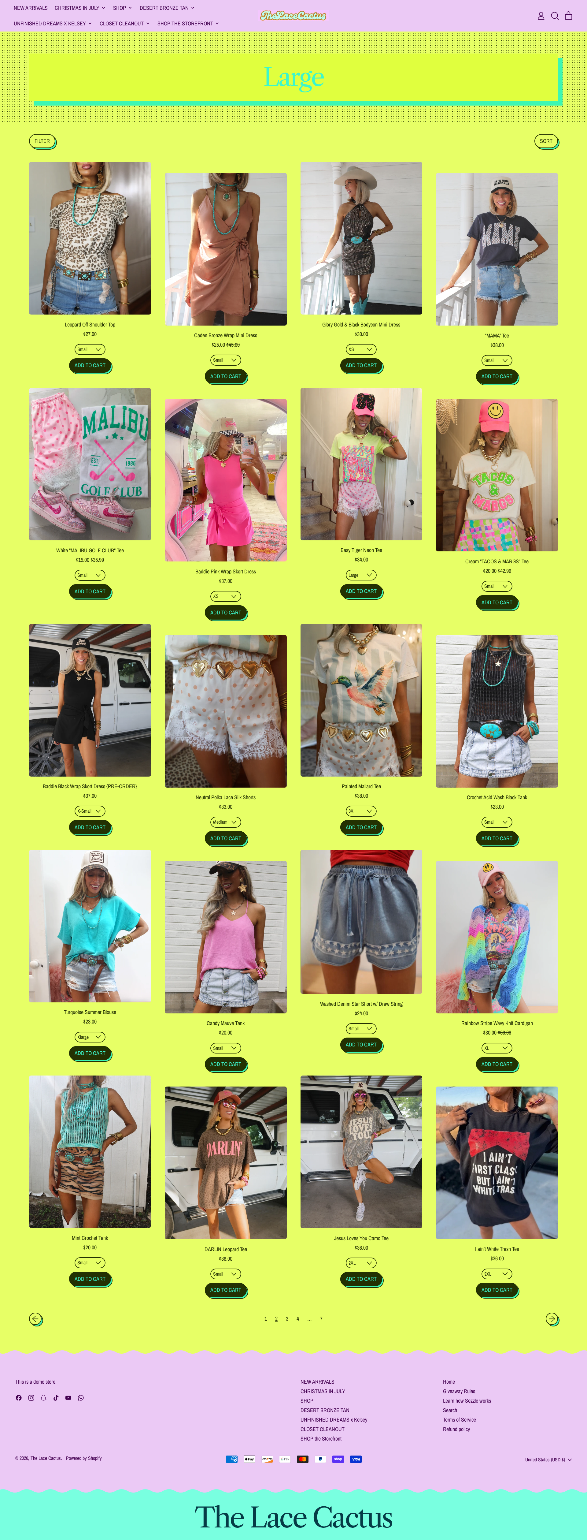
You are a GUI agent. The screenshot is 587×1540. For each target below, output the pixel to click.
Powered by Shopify (84, 1458)
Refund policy (456, 1429)
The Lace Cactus (46, 1458)
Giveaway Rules (459, 1391)
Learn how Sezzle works (467, 1400)
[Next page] (552, 1319)
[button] (555, 16)
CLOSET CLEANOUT (323, 1429)
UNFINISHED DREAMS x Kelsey (334, 1419)
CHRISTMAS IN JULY (323, 1391)
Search (450, 1410)
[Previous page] (35, 1319)
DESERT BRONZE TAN (325, 1410)
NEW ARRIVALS (31, 8)
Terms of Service (459, 1419)
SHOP (307, 1400)
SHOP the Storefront (321, 1438)
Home (449, 1381)
